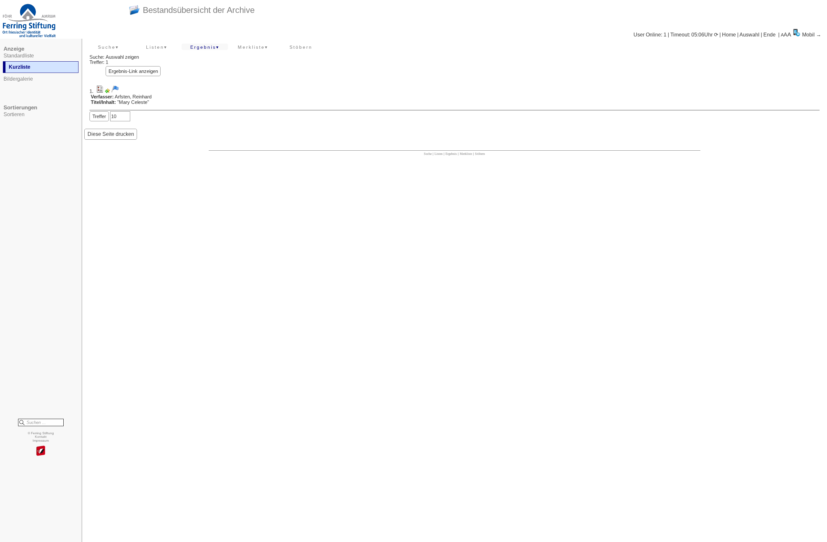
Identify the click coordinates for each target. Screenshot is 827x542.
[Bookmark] (107, 91)
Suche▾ (108, 47)
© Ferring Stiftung (41, 433)
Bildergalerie (18, 79)
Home (729, 34)
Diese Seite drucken (111, 134)
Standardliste (19, 55)
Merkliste (466, 154)
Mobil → (811, 34)
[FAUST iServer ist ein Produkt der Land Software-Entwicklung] (40, 451)
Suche (428, 154)
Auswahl (749, 34)
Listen (438, 154)
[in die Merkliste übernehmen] (115, 89)
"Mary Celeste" (133, 102)
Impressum (41, 440)
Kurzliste (19, 67)
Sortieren (14, 114)
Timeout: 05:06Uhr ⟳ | (696, 34)
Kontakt (41, 436)
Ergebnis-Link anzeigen (133, 71)
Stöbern (300, 47)
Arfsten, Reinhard (133, 96)
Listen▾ (156, 47)
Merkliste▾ (253, 47)
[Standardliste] (100, 91)
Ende (769, 34)
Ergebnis (451, 154)
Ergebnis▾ (204, 47)
